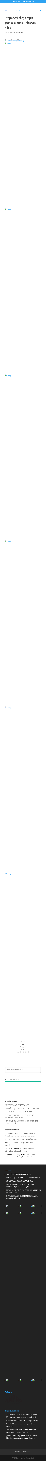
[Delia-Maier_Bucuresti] (10, 1382)
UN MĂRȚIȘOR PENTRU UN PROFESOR (22, 1108)
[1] (23, 1295)
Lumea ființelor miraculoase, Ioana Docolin (19, 1149)
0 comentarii (18, 32)
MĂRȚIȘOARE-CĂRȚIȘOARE (17, 1105)
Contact (17, 1452)
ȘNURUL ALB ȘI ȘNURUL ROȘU (18, 1112)
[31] (10, 1215)
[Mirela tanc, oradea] (36, 1382)
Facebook (26, 1452)
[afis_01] (23, 1382)
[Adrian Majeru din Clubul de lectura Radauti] (36, 1215)
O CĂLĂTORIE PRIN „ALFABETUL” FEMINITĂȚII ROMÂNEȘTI (19, 1116)
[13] (36, 1208)
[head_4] (10, 1208)
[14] (23, 1208)
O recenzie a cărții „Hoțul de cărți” (24, 1139)
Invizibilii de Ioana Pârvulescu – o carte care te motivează (20, 1134)
